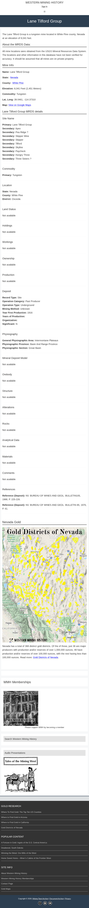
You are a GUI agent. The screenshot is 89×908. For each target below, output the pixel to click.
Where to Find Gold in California (15, 822)
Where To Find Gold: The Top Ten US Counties (21, 812)
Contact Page (7, 884)
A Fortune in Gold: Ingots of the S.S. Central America (24, 843)
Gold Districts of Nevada (45, 657)
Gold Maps (6, 889)
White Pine (18, 83)
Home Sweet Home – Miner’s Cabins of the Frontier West (26, 858)
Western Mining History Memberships (17, 878)
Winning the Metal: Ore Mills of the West (18, 853)
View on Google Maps (19, 105)
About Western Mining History (14, 873)
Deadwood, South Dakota (12, 848)
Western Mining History (44, 2)
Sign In (44, 7)
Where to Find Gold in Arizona (14, 817)
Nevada (14, 77)
